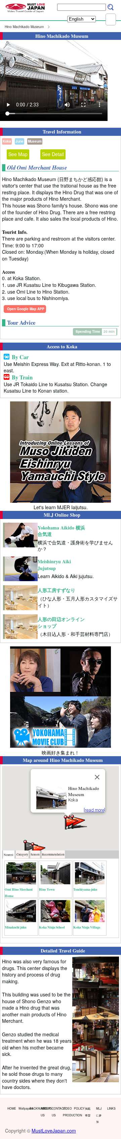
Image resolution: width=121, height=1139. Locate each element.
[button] (71, 822)
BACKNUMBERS (34, 1108)
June (19, 141)
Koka (7, 141)
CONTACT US (56, 1111)
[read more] (94, 810)
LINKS (111, 1108)
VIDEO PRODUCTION (67, 1111)
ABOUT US (45, 1111)
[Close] (97, 777)
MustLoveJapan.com (54, 1130)
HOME (11, 1108)
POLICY (78, 1108)
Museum (35, 141)
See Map (18, 154)
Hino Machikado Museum (24, 26)
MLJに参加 (99, 1114)
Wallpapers (22, 1108)
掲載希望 (87, 1111)
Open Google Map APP (25, 308)
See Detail (53, 154)
